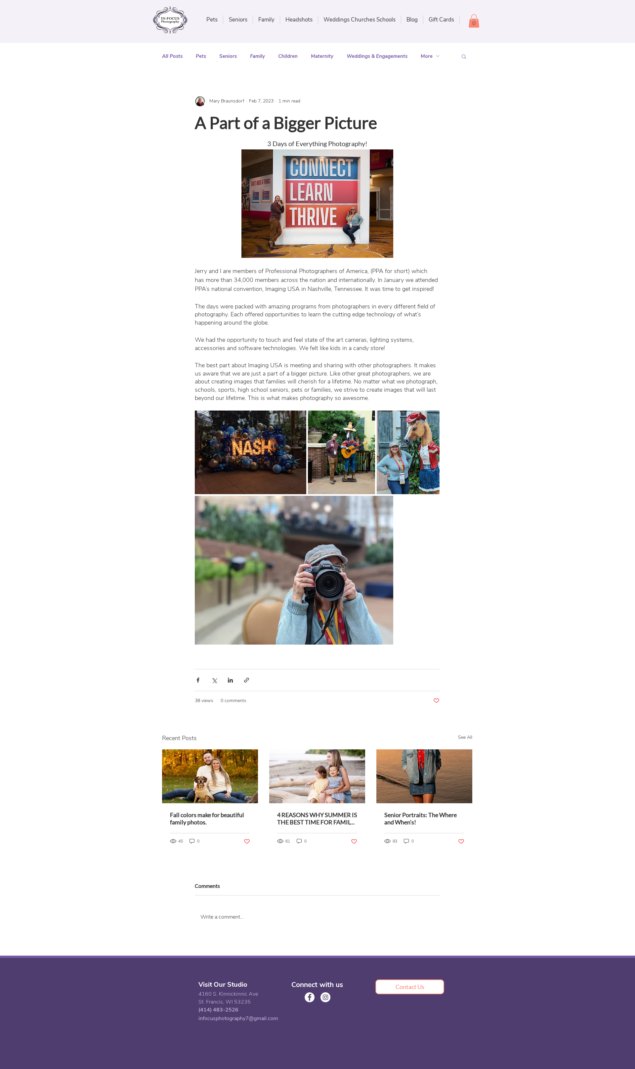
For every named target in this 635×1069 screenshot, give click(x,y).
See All (465, 737)
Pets (201, 56)
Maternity (322, 56)
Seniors (228, 56)
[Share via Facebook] (198, 680)
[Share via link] (246, 680)
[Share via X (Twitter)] (214, 680)
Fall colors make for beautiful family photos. (207, 818)
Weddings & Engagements (377, 56)
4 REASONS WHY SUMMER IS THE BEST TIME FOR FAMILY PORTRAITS (317, 818)
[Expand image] (250, 452)
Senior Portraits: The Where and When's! (420, 818)
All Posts (172, 56)
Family (257, 56)
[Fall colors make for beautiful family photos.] (210, 776)
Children (288, 56)
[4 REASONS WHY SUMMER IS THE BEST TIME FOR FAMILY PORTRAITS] (317, 776)
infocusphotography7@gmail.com (238, 1018)
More (427, 56)
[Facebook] (310, 997)
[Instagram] (325, 997)
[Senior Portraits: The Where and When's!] (424, 776)
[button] (266, 19)
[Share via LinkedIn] (230, 680)
